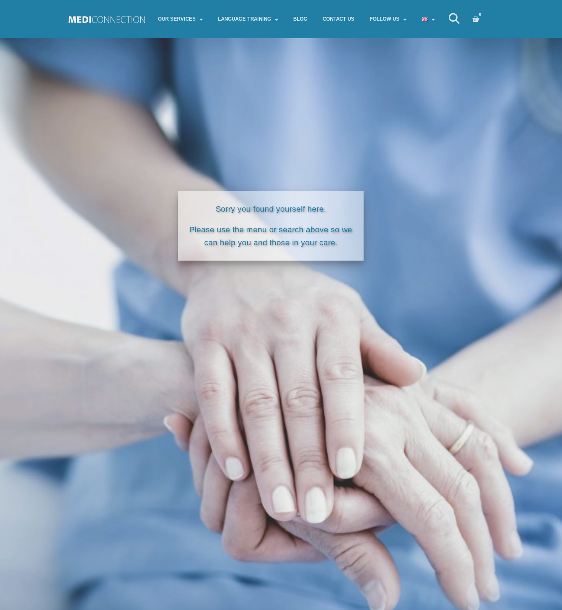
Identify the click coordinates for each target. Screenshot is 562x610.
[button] (454, 19)
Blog (300, 19)
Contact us (338, 19)
